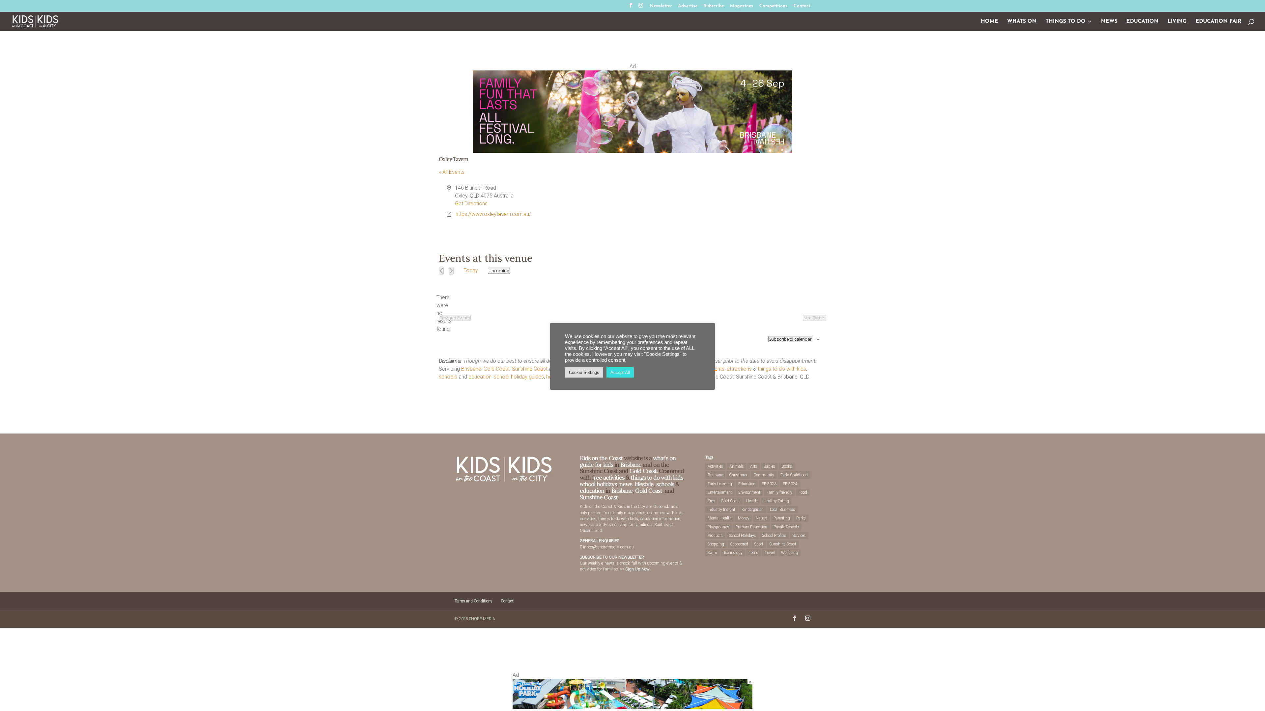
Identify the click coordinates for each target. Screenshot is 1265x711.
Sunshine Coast (530, 369)
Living (1177, 21)
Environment (749, 492)
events (716, 369)
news (674, 377)
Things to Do (1065, 21)
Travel (770, 552)
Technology (733, 552)
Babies (769, 466)
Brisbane (471, 369)
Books (786, 466)
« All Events (451, 172)
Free (711, 501)
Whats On (1022, 21)
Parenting (781, 518)
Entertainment (720, 492)
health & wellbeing (566, 377)
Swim (712, 552)
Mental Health (720, 518)
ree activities (609, 477)
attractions (739, 369)
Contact (802, 6)
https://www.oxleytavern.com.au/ (493, 214)
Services (799, 535)
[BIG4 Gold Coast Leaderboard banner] (632, 707)
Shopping (716, 544)
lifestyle (657, 377)
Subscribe (714, 6)
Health (751, 501)
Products (715, 535)
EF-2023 (769, 484)
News (1109, 21)
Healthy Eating (776, 501)
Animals (736, 466)
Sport (758, 544)
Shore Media (482, 619)
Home (989, 21)
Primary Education (751, 527)
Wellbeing (789, 552)
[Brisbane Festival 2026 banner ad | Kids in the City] (632, 151)
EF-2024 (790, 484)
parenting (627, 377)
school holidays (598, 484)
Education (1142, 21)
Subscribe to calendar (790, 339)
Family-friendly (779, 492)
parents (678, 369)
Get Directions (471, 203)
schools (448, 377)
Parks (801, 518)
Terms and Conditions (473, 601)
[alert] (444, 313)
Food (803, 492)
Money (743, 518)
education (480, 377)
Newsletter (661, 6)
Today (471, 270)
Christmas (738, 475)
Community (763, 475)
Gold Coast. (643, 471)
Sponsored (739, 544)
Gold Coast (497, 369)
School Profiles (774, 535)
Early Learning (720, 484)
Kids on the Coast (598, 369)
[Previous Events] (441, 271)
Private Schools (786, 527)
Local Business (782, 509)
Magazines (741, 6)
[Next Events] (451, 271)
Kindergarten (753, 509)
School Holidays (742, 535)
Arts (753, 466)
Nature (761, 518)
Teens (753, 552)
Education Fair (1218, 21)
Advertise (687, 6)
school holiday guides (519, 377)
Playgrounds (718, 527)
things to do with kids (782, 369)
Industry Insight (721, 509)
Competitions (773, 6)
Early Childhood (794, 475)
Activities (715, 466)
